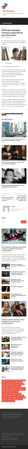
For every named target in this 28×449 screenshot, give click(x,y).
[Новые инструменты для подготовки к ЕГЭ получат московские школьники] (6, 371)
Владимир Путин (5, 386)
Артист (3, 384)
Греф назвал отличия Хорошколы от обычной (17, 360)
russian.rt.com (5, 109)
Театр (3, 245)
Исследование (5, 387)
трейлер (4, 401)
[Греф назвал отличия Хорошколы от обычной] (6, 364)
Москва (3, 389)
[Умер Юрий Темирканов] (6, 291)
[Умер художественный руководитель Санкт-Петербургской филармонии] (14, 184)
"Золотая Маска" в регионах (8, 380)
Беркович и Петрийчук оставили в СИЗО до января (18, 265)
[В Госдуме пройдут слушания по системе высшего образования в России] (6, 341)
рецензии (4, 399)
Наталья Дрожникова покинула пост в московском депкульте (18, 295)
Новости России (14, 389)
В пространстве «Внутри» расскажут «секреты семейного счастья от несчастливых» (14, 248)
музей (19, 393)
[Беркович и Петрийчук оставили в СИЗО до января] (6, 269)
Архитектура (9, 384)
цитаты (13, 401)
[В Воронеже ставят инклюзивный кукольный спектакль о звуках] (6, 283)
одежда (14, 397)
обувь (10, 397)
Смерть (13, 391)
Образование (22, 389)
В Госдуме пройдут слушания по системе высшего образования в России (18, 338)
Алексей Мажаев (18, 382)
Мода (24, 387)
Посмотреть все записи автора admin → (17, 209)
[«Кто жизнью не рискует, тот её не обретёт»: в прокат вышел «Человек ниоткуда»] (14, 137)
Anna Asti (4, 382)
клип (11, 393)
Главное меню (7, 23)
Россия (8, 391)
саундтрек (10, 399)
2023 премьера (22, 380)
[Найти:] (14, 221)
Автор (9, 382)
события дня (16, 399)
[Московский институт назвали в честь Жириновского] (6, 349)
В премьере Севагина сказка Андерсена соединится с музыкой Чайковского (18, 273)
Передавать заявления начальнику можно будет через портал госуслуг (17, 353)
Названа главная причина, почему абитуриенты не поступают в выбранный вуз (13, 321)
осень (18, 397)
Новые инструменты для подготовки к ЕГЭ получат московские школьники (17, 368)
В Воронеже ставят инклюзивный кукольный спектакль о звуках (17, 281)
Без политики (8, 113)
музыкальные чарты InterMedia (9, 395)
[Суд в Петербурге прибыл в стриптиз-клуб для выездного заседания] (14, 160)
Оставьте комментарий (6, 37)
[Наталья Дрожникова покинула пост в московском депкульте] (6, 298)
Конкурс (4, 114)
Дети (18, 113)
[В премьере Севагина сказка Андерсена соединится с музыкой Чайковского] (6, 276)
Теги (17, 391)
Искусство (18, 386)
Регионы (4, 391)
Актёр (13, 382)
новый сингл (5, 397)
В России (14, 113)
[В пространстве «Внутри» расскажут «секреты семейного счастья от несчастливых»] (14, 244)
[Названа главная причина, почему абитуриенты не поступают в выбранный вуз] (14, 316)
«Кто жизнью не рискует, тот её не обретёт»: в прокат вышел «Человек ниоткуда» (13, 139)
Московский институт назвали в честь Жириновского (16, 346)
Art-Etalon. (9, 11)
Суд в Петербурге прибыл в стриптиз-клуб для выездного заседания (13, 163)
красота (15, 393)
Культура (20, 387)
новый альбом (20, 395)
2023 (16, 380)
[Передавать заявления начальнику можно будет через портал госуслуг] (6, 356)
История (11, 387)
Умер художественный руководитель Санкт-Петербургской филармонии (13, 186)
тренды (8, 401)
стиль (21, 399)
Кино (16, 387)
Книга (21, 113)
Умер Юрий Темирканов (17, 286)
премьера (23, 397)
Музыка (8, 389)
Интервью (13, 386)
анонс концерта (5, 393)
